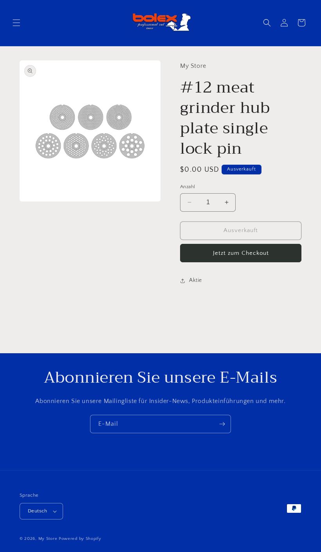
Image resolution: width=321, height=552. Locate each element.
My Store (48, 538)
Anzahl (187, 186)
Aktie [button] (195, 280)
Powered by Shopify (80, 538)
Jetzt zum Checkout (241, 253)
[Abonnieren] (222, 424)
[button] (16, 22)
